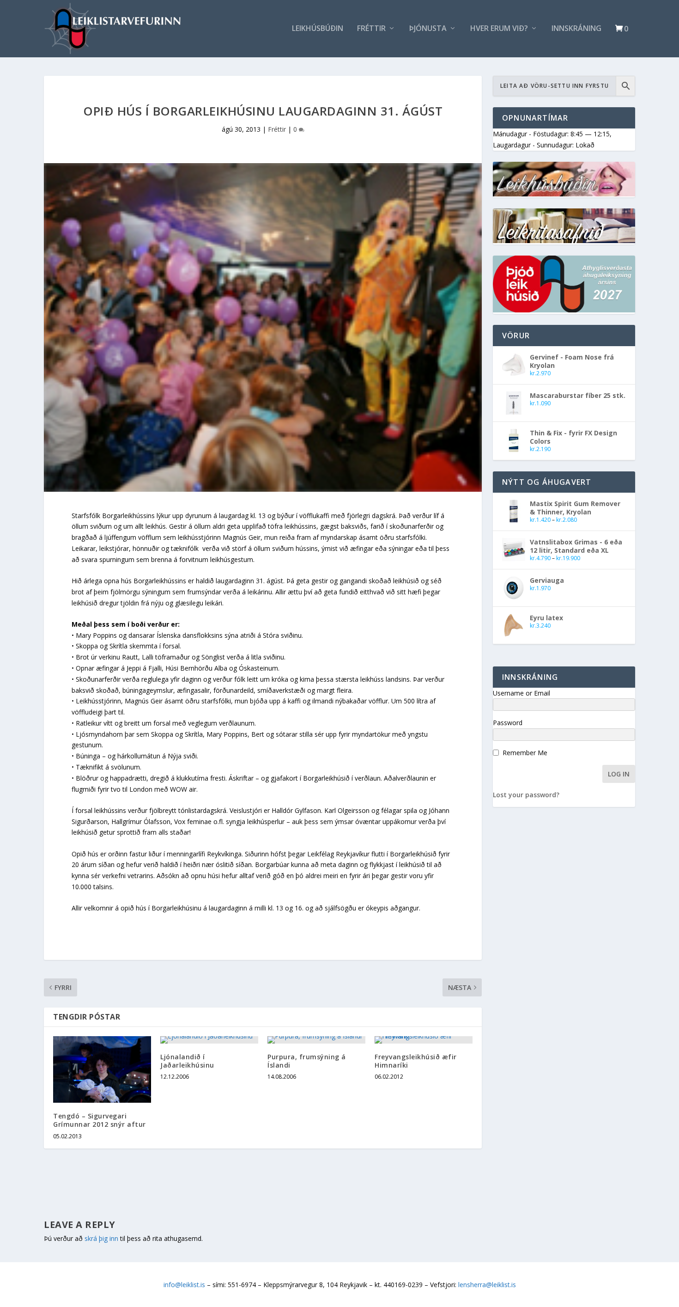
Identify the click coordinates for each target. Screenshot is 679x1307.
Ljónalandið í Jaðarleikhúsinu (187, 1060)
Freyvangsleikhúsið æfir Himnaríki (416, 1060)
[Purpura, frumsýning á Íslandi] (316, 1040)
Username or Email (521, 693)
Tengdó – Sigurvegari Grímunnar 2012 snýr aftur (99, 1120)
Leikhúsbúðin (317, 28)
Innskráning (576, 28)
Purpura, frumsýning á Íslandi (306, 1060)
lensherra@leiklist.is (487, 1284)
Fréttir (371, 28)
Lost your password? (526, 794)
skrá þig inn (101, 1238)
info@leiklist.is (184, 1284)
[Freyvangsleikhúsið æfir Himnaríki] (424, 1040)
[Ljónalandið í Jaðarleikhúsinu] (209, 1040)
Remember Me (525, 752)
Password (507, 722)
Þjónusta (428, 28)
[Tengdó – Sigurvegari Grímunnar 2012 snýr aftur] (102, 1069)
